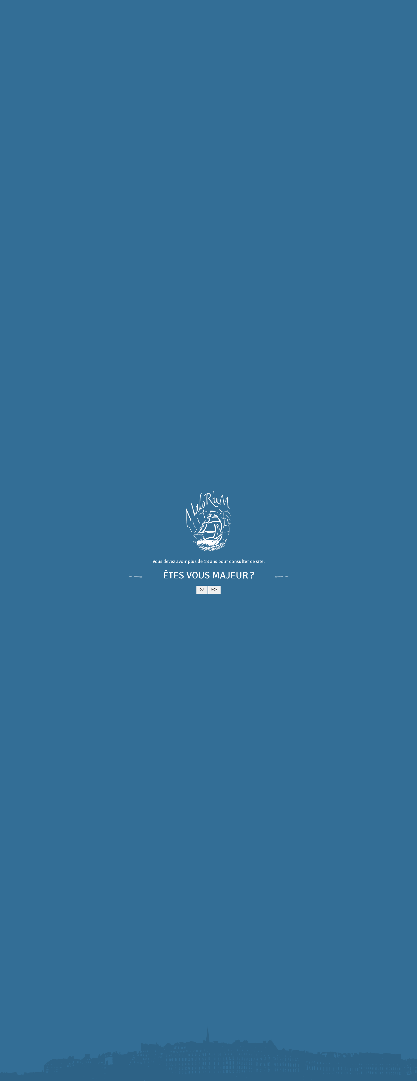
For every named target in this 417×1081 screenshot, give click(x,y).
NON (214, 589)
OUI (202, 589)
